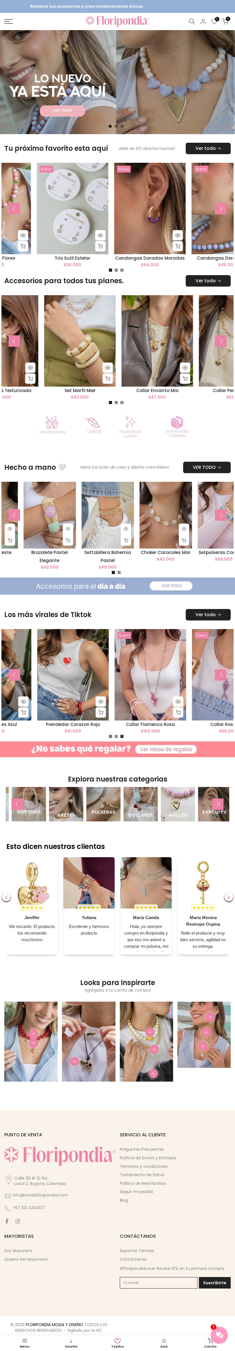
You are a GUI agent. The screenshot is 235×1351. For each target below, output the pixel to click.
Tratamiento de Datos (142, 1175)
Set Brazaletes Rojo (56, 391)
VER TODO (204, 468)
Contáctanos (133, 1259)
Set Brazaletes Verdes (133, 391)
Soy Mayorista (18, 1251)
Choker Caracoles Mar (171, 553)
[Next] (220, 209)
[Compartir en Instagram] (17, 1221)
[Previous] (14, 209)
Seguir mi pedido (136, 1192)
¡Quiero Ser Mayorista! (26, 1259)
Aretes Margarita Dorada (116, 259)
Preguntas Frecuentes (142, 1150)
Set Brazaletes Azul (180, 725)
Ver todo (205, 149)
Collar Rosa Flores (194, 259)
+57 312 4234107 (29, 1208)
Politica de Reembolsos (143, 1183)
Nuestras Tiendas (137, 1251)
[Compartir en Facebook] (6, 1221)
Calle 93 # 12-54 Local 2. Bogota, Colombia (40, 1181)
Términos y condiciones (144, 1167)
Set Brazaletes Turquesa (103, 725)
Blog (124, 1201)
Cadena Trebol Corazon (39, 259)
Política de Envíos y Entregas (148, 1158)
